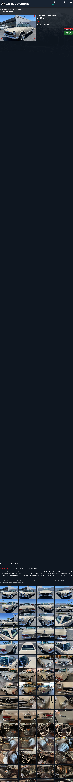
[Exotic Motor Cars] (15, 5)
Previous (1, 38)
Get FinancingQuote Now (68, 33)
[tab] (4, 568)
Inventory (6, 9)
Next (34, 38)
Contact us (68, 29)
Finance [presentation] (23, 568)
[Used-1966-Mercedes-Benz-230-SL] (18, 28)
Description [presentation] (4, 568)
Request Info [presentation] (33, 568)
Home (1, 9)
